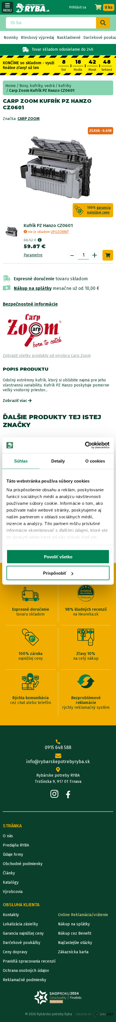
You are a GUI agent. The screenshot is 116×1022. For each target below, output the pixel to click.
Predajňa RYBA (16, 845)
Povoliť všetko (58, 556)
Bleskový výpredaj (37, 37)
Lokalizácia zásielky (20, 924)
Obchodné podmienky (23, 863)
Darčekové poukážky (21, 942)
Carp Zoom (28, 118)
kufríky (64, 85)
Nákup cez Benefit (74, 933)
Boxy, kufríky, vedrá (37, 85)
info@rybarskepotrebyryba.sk (58, 761)
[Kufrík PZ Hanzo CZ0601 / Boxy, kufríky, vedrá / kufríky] (12, 232)
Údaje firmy (13, 854)
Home (10, 85)
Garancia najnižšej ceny (23, 933)
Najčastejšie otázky (75, 942)
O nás (8, 836)
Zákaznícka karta (73, 952)
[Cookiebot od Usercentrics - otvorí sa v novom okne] (85, 445)
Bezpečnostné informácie (30, 304)
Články (9, 873)
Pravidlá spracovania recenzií (29, 961)
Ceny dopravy (15, 952)
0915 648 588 (58, 747)
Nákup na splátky (33, 288)
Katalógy (11, 882)
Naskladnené (69, 37)
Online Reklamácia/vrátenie (83, 914)
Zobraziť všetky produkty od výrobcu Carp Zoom (47, 355)
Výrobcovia (13, 891)
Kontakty (11, 914)
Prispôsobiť (54, 573)
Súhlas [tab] (21, 460)
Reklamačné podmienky (24, 979)
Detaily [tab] (58, 460)
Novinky (11, 37)
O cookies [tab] (95, 460)
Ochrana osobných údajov (26, 970)
